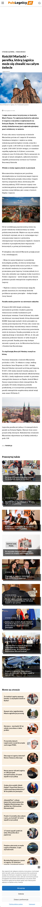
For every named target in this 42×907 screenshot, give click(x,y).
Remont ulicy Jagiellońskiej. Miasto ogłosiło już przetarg (19, 503)
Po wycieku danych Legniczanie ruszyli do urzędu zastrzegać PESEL (19, 552)
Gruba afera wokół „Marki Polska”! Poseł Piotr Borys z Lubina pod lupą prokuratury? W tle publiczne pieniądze (19, 624)
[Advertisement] (21, 28)
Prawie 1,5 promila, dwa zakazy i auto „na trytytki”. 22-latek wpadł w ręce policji (19, 673)
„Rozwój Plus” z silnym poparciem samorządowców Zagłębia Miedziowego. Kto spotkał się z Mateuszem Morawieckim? (18, 648)
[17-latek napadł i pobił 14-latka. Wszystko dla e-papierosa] (32, 833)
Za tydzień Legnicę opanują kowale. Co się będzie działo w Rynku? (19, 478)
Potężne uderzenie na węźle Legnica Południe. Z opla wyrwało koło (14, 847)
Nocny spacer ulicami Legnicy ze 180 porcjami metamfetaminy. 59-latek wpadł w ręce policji (20, 601)
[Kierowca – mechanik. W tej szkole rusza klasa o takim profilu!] (21, 520)
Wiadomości (20, 52)
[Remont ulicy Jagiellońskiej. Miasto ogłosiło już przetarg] (21, 495)
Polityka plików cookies (16, 904)
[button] (39, 867)
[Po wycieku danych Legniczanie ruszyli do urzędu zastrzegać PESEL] (21, 545)
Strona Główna (8, 52)
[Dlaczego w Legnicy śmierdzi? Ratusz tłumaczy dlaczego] (21, 569)
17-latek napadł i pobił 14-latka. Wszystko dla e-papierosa (13, 833)
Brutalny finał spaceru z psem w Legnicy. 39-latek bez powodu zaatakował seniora (14, 862)
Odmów (21, 894)
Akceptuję (21, 888)
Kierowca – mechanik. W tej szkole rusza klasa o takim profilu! (19, 527)
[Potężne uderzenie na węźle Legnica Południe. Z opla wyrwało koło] (32, 848)
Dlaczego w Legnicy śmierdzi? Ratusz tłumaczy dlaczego (17, 577)
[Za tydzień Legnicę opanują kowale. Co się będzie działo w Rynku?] (21, 470)
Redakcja (8, 445)
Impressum (32, 904)
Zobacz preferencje (21, 900)
